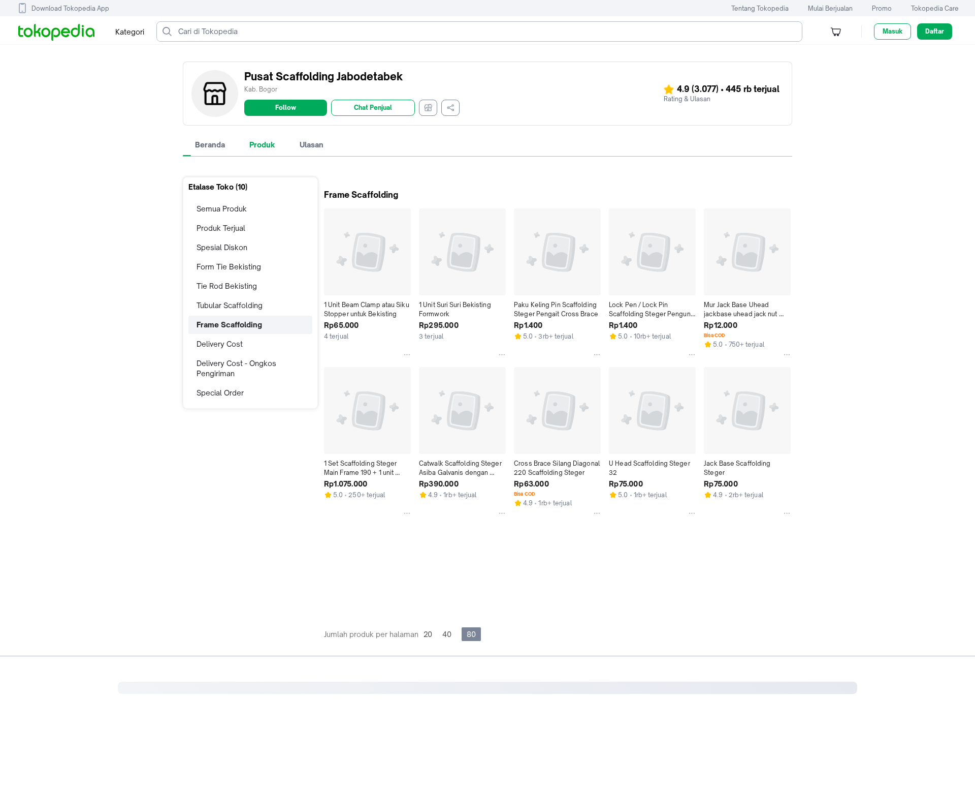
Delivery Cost (220, 344)
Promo (882, 8)
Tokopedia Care (935, 8)
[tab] (210, 145)
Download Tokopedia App (70, 8)
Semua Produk (222, 208)
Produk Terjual (221, 228)
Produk (262, 144)
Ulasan (311, 144)
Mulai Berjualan (830, 8)
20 (428, 634)
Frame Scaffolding (229, 324)
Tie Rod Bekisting (227, 286)
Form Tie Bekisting (229, 266)
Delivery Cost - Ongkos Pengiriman (236, 368)
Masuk (892, 31)
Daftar (934, 31)
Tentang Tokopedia (760, 8)
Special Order (220, 392)
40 (446, 634)
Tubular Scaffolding (230, 305)
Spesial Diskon (222, 247)
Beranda (210, 144)
